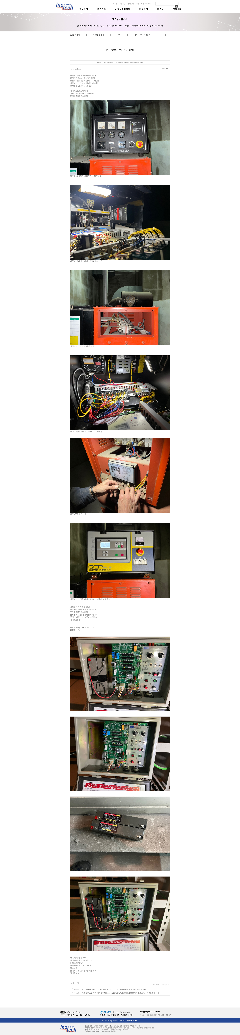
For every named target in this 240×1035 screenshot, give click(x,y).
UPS (119, 35)
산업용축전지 (74, 35)
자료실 (160, 9)
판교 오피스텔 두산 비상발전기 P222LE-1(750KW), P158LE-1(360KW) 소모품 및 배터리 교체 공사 (120, 993)
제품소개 (143, 9)
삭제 (77, 983)
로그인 (115, 4)
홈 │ (103, 1020)
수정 (72, 983)
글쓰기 (158, 984)
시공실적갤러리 (122, 9)
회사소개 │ (108, 1020)
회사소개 (83, 9)
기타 (166, 35)
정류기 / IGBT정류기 (142, 35)
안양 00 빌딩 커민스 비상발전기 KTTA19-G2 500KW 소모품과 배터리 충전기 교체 (114, 989)
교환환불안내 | (151, 1015)
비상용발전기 (98, 35)
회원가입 (123, 4)
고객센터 (177, 9)
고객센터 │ (115, 1020)
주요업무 (101, 9)
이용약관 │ (123, 1020)
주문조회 (139, 4)
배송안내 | (143, 1015)
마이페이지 (148, 4)
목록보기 (165, 984)
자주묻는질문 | (160, 1015)
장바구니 (131, 4)
